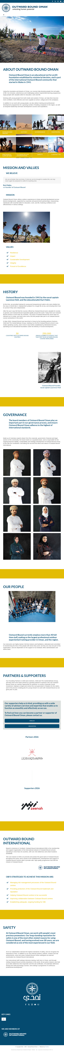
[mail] (63, 1)
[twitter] (55, 1)
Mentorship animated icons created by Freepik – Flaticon (23, 1049)
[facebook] (52, 1)
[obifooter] (15, 1032)
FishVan (47, 1046)
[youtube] (60, 1)
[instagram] (58, 1)
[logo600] (25, 4)
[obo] (32, 983)
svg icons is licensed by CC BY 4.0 (45, 1049)
